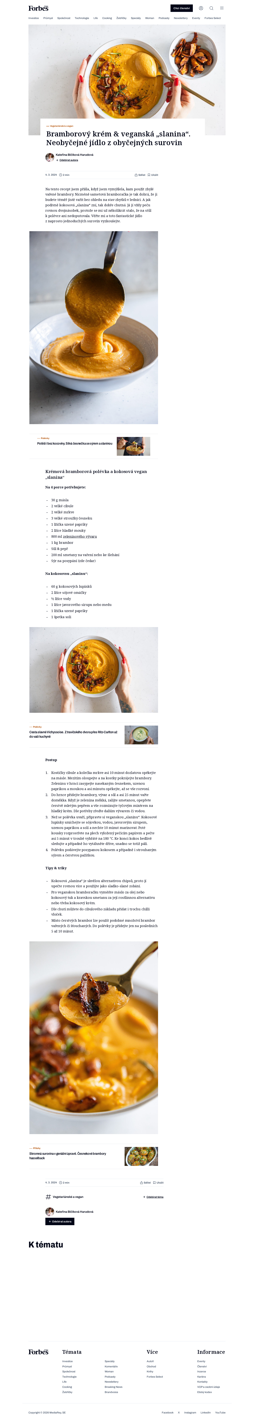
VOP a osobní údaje (208, 1387)
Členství (202, 1366)
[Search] (211, 8)
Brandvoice (111, 1392)
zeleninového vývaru (80, 536)
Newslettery (181, 18)
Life (96, 18)
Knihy (150, 1371)
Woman (149, 18)
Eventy (196, 18)
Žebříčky (121, 18)
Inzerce (201, 1371)
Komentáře (111, 1366)
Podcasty (164, 18)
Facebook (167, 1412)
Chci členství (181, 8)
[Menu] (222, 8)
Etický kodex (204, 1392)
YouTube (220, 1412)
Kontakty (202, 1381)
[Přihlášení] (201, 8)
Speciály (136, 18)
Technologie (82, 18)
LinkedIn (206, 1412)
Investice (33, 18)
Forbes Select (213, 18)
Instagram (190, 1412)
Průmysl (48, 18)
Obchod (151, 1366)
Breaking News (113, 1387)
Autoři (150, 1361)
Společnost (63, 18)
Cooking (107, 18)
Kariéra (201, 1376)
